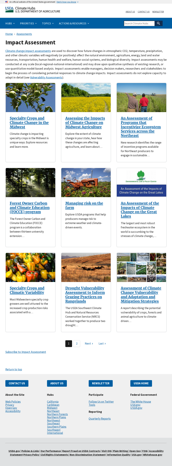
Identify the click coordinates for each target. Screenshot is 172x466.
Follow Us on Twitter (101, 401)
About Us (130, 12)
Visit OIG (107, 451)
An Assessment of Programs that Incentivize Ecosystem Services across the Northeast (141, 127)
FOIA (145, 451)
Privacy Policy (31, 454)
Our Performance (51, 451)
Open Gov (11, 408)
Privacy (9, 405)
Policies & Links (30, 451)
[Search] (159, 23)
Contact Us (143, 12)
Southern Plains (56, 427)
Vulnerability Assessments (46, 77)
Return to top (13, 369)
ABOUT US (56, 383)
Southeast (53, 423)
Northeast (53, 411)
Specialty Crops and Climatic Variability (27, 290)
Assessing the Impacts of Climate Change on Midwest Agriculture (85, 122)
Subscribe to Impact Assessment (25, 352)
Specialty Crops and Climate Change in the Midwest (29, 122)
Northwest (53, 420)
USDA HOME (141, 383)
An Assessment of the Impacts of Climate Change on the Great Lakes (140, 209)
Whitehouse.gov (152, 454)
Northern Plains (56, 417)
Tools (92, 405)
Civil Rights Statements (55, 454)
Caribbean (53, 405)
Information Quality (118, 454)
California (52, 401)
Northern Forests (57, 414)
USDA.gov (136, 408)
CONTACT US (17, 383)
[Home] (32, 10)
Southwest (53, 430)
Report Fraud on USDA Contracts (81, 451)
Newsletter (158, 12)
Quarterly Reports (100, 418)
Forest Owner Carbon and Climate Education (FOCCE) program (30, 207)
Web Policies (13, 401)
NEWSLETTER (100, 383)
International (55, 433)
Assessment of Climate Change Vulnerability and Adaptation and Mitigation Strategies (141, 294)
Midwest (52, 408)
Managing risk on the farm (84, 205)
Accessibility (12, 411)
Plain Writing (120, 451)
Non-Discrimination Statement (88, 454)
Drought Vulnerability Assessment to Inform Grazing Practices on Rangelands (85, 294)
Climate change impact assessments (28, 51)
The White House (140, 401)
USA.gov (135, 405)
